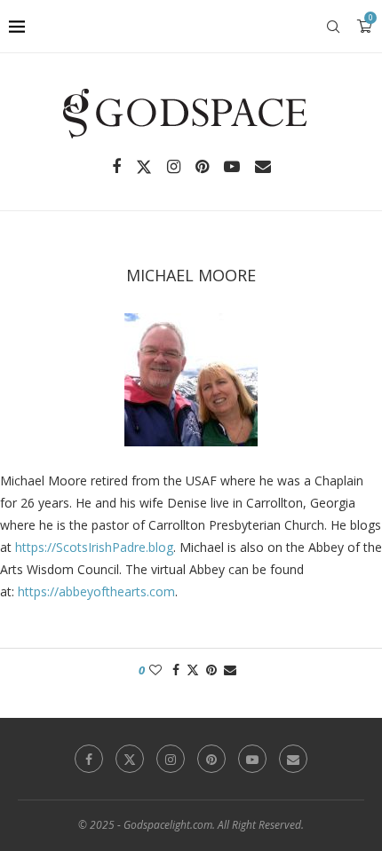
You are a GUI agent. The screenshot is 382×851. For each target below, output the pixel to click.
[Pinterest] (202, 167)
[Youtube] (232, 167)
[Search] (333, 26)
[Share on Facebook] (175, 670)
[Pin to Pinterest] (211, 670)
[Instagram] (173, 167)
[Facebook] (116, 167)
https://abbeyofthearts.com (96, 591)
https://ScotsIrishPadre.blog (94, 547)
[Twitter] (144, 167)
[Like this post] (155, 670)
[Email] (263, 167)
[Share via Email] (230, 670)
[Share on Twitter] (193, 670)
